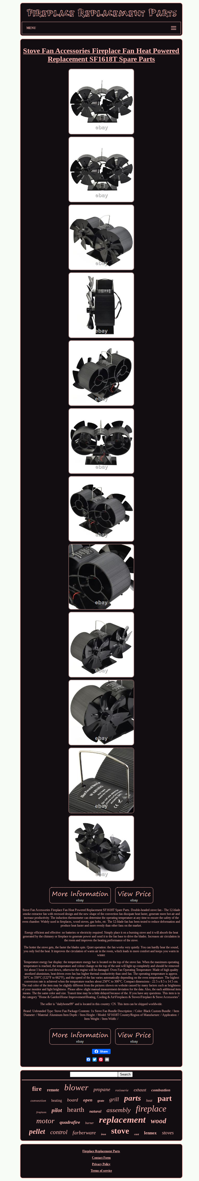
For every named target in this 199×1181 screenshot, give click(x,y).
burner (89, 1123)
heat (149, 1100)
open (87, 1100)
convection (38, 1100)
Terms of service (101, 1170)
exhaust (140, 1090)
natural (95, 1111)
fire (37, 1088)
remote (53, 1090)
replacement (122, 1120)
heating (56, 1100)
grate (100, 1100)
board (72, 1099)
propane (102, 1089)
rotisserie (122, 1090)
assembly (118, 1109)
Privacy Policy (101, 1164)
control (58, 1132)
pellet (37, 1131)
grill (114, 1099)
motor (45, 1120)
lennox (150, 1132)
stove (120, 1130)
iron (103, 1134)
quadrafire (70, 1122)
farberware (84, 1132)
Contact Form (101, 1157)
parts (132, 1097)
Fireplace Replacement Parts (101, 1151)
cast (136, 1134)
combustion (160, 1090)
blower (76, 1087)
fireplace (151, 1108)
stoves (168, 1132)
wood (158, 1121)
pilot (57, 1110)
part (165, 1098)
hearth (75, 1109)
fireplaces (41, 1112)
